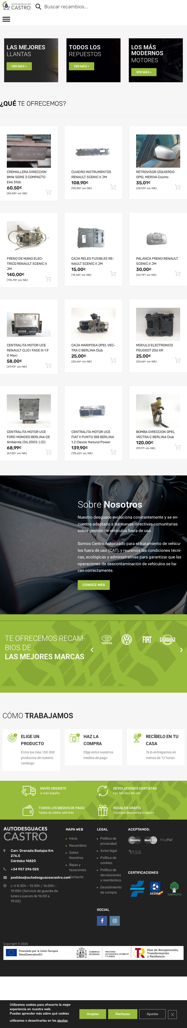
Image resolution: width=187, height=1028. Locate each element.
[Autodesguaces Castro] (16, 5)
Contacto (76, 877)
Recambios (77, 845)
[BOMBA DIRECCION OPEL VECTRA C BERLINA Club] (158, 411)
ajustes (62, 1020)
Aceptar (93, 1014)
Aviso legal (108, 851)
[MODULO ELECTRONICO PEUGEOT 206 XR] (158, 324)
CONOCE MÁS (94, 585)
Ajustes (152, 1014)
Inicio (73, 838)
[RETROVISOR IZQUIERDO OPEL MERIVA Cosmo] (158, 151)
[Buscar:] (106, 7)
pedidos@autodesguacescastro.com (41, 877)
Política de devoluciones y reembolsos (110, 875)
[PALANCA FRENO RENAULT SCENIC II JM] (158, 237)
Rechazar (122, 1014)
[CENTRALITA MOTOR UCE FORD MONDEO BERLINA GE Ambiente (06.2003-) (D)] (29, 411)
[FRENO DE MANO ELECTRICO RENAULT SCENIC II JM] (29, 237)
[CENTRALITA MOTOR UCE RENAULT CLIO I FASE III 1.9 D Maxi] (29, 324)
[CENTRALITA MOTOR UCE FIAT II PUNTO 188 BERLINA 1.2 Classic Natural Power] (93, 411)
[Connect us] (102, 921)
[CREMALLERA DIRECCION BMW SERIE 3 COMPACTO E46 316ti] (29, 151)
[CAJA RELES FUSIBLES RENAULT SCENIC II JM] (93, 237)
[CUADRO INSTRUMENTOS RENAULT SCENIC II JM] (93, 151)
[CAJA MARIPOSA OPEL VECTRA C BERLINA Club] (93, 324)
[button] (92, 650)
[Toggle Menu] (6, 21)
